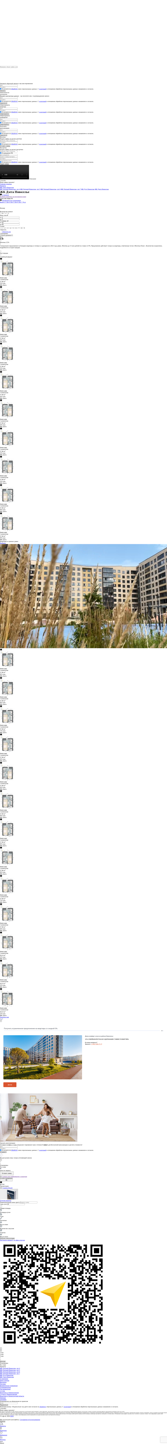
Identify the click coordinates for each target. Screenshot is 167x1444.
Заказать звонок (5, 35)
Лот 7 (21, 202)
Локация (3, 27)
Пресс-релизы (4, 1380)
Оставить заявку (7, 1173)
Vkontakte (3, 1399)
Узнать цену (3, 278)
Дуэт (24, 202)
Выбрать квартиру (6, 31)
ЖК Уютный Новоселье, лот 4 (10, 189)
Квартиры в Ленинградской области (12, 1396)
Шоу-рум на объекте (6, 9)
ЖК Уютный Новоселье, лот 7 (71, 189)
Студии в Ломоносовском (8, 1394)
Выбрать (3, 543)
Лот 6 (16, 202)
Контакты (3, 6)
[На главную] (12, 21)
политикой (42, 89)
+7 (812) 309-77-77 (96, 1044)
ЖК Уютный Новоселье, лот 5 (30, 189)
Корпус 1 (3, 202)
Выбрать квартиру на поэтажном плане (13, 196)
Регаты (2, 8)
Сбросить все (6, 232)
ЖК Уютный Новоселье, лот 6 (50, 189)
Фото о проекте (5, 24)
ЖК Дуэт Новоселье (88, 189)
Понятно (2, 1421)
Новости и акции (5, 4)
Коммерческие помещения (8, 1386)
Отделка (3, 29)
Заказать (2, 91)
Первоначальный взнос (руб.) (9, 1202)
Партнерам (3, 55)
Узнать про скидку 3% (6, 198)
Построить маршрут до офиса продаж (12, 1240)
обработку (14, 89)
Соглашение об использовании (30, 1419)
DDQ (12, 1416)
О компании (4, 2)
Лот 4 (8, 202)
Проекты (3, 22)
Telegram (3, 1398)
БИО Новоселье (5, 11)
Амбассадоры (4, 13)
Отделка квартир (5, 1200)
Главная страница (6, 184)
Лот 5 (12, 202)
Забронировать (4, 114)
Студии (2, 1391)
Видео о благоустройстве (8, 45)
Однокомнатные (5, 1387)
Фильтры (2, 1361)
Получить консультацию (7, 1238)
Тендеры (3, 26)
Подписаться (4, 1405)
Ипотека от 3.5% (5, 57)
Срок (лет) (3, 1204)
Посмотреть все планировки (11, 200)
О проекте (5, 195)
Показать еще (4, 1017)
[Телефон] (2, 40)
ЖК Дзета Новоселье (7, 187)
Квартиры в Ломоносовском (9, 1392)
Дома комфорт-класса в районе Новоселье (99, 1036)
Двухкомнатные (5, 1389)
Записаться (3, 103)
